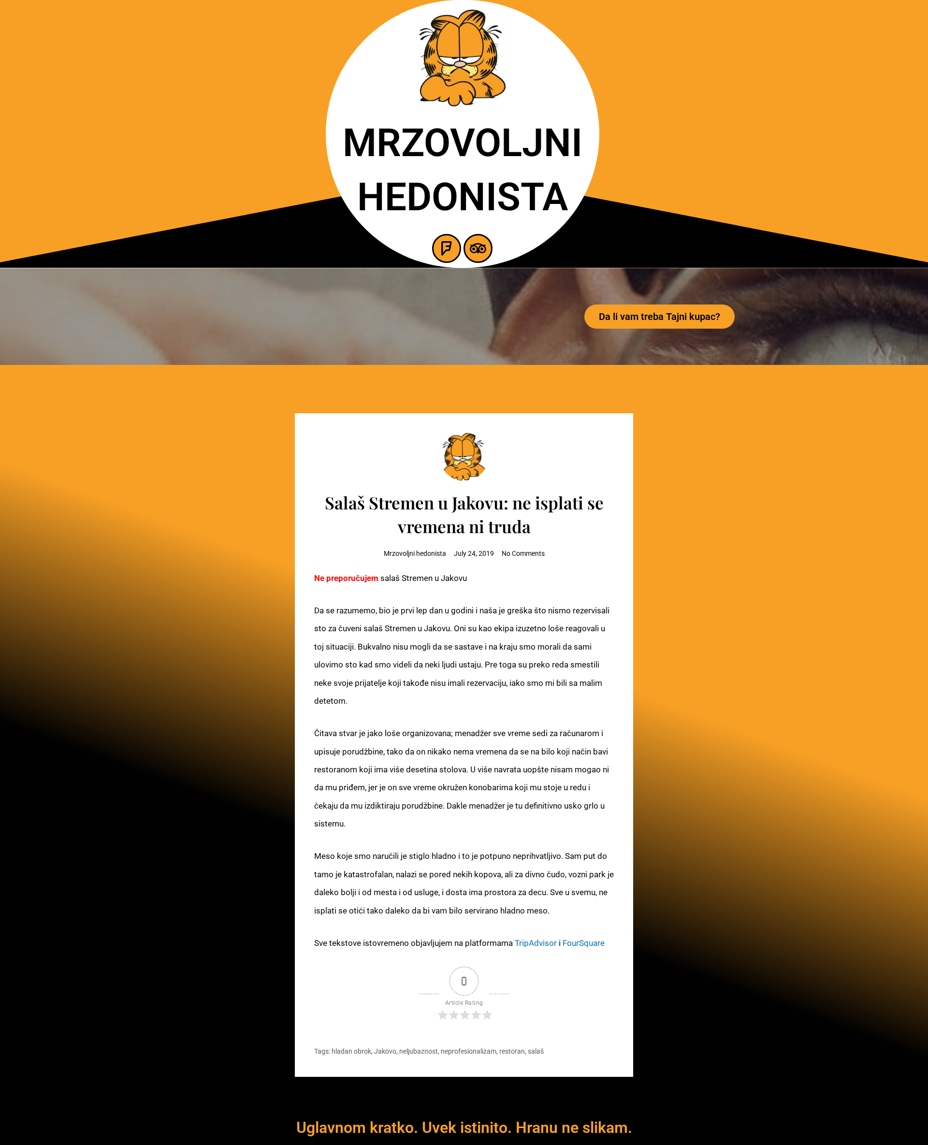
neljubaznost (418, 1051)
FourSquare (584, 943)
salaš (536, 1051)
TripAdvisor (536, 943)
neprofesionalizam (468, 1051)
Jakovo (385, 1051)
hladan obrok (351, 1051)
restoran (512, 1051)
